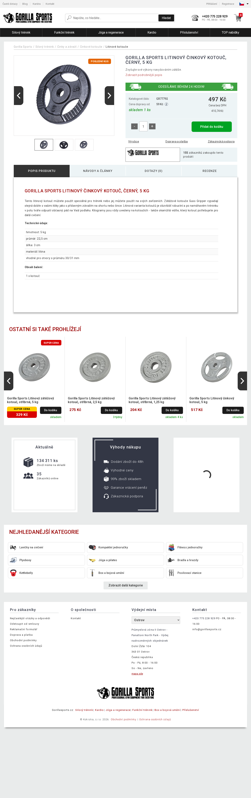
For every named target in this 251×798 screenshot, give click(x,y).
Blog (25, 3)
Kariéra (37, 3)
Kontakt (50, 3)
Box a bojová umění (167, 710)
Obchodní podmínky (23, 640)
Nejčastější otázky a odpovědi (30, 618)
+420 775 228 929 (203, 618)
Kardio (99, 710)
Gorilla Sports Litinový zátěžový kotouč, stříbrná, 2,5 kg (91, 400)
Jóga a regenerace (118, 710)
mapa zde (137, 673)
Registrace (228, 3)
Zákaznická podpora (221, 141)
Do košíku (50, 410)
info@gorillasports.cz (206, 629)
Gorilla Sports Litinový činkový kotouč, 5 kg (211, 400)
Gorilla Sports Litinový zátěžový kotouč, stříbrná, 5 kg (30, 400)
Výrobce (133, 141)
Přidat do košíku (211, 127)
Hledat (166, 18)
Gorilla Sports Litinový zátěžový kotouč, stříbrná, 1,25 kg (152, 400)
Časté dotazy (10, 3)
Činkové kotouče (91, 46)
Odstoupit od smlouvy (24, 623)
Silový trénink (44, 46)
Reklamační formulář (23, 629)
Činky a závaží (67, 46)
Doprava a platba (177, 141)
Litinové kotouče (117, 46)
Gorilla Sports (23, 46)
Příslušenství (190, 710)
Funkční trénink (142, 710)
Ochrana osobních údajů (26, 645)
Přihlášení (211, 3)
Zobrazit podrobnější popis (144, 75)
